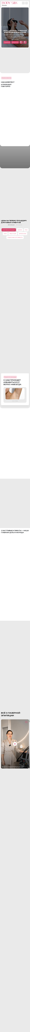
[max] (24, 267)
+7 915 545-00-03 (10, 960)
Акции (4, 990)
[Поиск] (23, 3)
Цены (4, 987)
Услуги (4, 1000)
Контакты (5, 1008)
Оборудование (20, 992)
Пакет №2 (7, 276)
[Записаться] (15, 42)
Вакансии (5, 1006)
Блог (17, 997)
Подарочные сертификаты (5, 1003)
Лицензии (18, 994)
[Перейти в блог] (15, 704)
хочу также (15, 401)
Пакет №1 (7, 245)
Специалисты (20, 990)
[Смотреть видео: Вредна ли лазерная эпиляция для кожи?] (15, 743)
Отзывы (4, 992)
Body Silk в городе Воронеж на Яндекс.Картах (15, 597)
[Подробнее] (7, 42)
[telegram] (19, 267)
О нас (17, 987)
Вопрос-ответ (6, 994)
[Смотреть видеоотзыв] (15, 554)
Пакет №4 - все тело (12, 341)
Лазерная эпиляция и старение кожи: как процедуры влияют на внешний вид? (15, 695)
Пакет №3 (7, 309)
